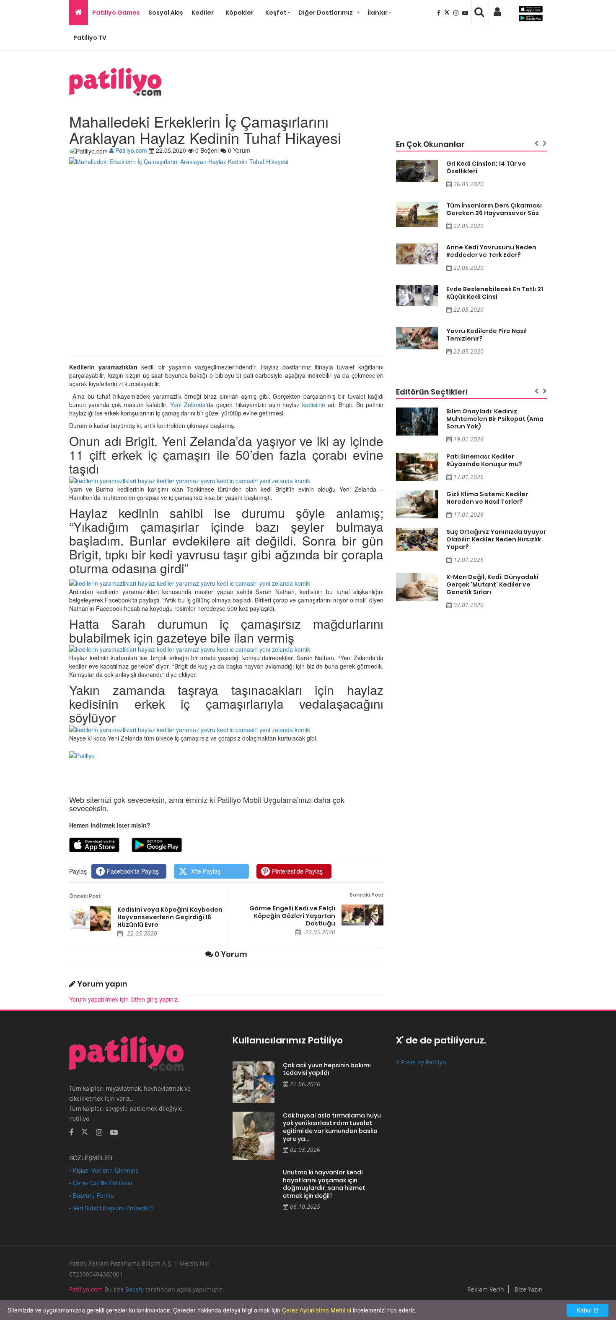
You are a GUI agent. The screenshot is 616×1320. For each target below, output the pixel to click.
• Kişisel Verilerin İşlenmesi (104, 1170)
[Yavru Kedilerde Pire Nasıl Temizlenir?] (417, 338)
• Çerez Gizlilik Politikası (100, 1183)
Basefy (134, 1289)
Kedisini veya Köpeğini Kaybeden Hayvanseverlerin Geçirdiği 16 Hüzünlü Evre (170, 917)
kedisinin (313, 404)
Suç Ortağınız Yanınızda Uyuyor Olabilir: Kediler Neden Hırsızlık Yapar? (496, 539)
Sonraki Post (366, 894)
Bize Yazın (529, 1289)
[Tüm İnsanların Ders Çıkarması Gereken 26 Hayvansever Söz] (417, 215)
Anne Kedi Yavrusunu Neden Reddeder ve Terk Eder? (491, 251)
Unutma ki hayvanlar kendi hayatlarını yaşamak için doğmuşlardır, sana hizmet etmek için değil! (324, 1184)
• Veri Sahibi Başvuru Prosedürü (111, 1208)
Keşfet (276, 12)
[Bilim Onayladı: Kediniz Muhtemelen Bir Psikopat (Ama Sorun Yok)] (417, 422)
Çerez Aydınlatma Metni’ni (316, 1310)
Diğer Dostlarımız (325, 12)
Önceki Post (85, 896)
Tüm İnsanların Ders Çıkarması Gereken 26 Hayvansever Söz (494, 209)
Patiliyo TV (89, 37)
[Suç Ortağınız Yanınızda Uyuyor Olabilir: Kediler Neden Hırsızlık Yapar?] (417, 539)
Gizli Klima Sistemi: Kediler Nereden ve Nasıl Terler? (487, 497)
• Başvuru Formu (91, 1195)
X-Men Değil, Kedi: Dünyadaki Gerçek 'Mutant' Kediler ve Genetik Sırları (492, 584)
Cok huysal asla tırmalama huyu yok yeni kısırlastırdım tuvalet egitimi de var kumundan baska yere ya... (332, 1127)
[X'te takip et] (84, 1131)
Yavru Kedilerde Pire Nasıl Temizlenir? (486, 334)
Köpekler (239, 12)
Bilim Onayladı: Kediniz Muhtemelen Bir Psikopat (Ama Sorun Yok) (495, 419)
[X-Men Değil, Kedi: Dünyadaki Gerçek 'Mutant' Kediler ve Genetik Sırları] (417, 587)
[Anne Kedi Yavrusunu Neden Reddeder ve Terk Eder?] (417, 253)
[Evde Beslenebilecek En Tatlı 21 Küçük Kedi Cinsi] (417, 295)
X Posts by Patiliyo (421, 1062)
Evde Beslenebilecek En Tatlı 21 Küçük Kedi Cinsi (494, 292)
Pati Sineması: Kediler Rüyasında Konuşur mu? (484, 460)
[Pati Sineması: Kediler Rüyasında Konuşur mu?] (417, 467)
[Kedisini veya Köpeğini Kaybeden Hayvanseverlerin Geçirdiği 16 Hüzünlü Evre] (90, 919)
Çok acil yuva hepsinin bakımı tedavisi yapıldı (327, 1069)
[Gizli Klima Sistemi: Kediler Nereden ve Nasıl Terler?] (417, 504)
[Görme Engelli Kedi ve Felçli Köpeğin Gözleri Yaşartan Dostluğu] (362, 915)
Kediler (203, 12)
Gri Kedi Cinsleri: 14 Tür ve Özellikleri (486, 167)
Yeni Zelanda (188, 404)
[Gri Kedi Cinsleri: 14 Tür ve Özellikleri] (417, 171)
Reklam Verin (485, 1289)
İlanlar (378, 12)
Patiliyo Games (116, 12)
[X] (447, 12)
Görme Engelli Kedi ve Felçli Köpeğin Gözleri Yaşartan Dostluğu (292, 916)
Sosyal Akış (165, 12)
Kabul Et (588, 1310)
